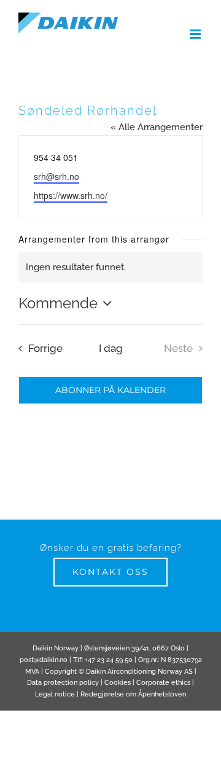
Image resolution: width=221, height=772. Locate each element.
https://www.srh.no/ (70, 195)
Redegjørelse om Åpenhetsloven (133, 694)
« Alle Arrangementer (156, 127)
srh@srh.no (56, 176)
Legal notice (55, 694)
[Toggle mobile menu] (196, 34)
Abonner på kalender (110, 390)
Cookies (117, 683)
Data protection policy (63, 683)
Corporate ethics (163, 683)
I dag (111, 348)
